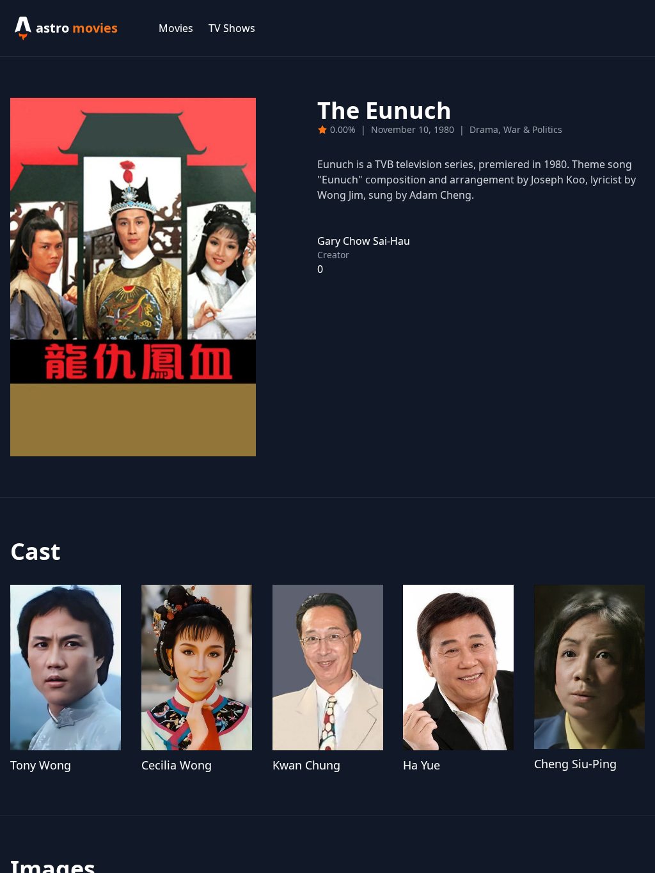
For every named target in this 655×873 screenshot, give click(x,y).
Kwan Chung (306, 765)
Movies (176, 28)
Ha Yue (421, 765)
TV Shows (232, 28)
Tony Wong (40, 765)
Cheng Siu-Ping (575, 763)
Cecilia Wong (176, 765)
